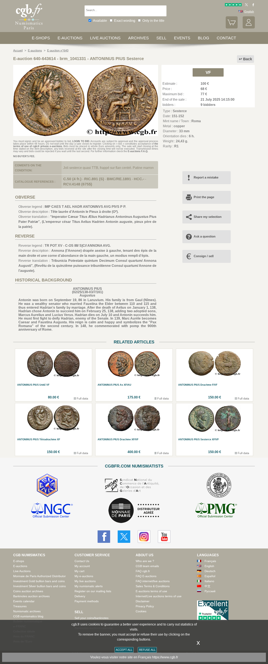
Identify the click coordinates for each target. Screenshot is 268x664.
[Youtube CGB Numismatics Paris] (164, 536)
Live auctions (105, 38)
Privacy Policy (145, 606)
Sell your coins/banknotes (91, 618)
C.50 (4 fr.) (72, 179)
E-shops (41, 38)
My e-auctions (84, 576)
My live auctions (85, 581)
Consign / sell (204, 256)
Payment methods (87, 601)
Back (247, 59)
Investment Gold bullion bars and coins (39, 581)
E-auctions (70, 38)
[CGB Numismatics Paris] (29, 30)
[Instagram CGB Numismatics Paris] (144, 536)
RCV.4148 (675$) (77, 184)
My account (82, 566)
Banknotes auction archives (31, 596)
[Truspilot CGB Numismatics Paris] (233, 5)
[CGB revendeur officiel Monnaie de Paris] (134, 511)
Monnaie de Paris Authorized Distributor (39, 576)
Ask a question (204, 236)
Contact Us (82, 561)
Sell (161, 38)
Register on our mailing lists (93, 591)
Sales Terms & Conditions (153, 586)
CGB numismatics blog (28, 616)
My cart (79, 571)
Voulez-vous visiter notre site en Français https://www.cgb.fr (134, 657)
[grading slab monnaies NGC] (52, 511)
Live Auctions (22, 571)
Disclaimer (142, 601)
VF (208, 72)
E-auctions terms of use (151, 591)
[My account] (249, 27)
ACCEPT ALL (124, 649)
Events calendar (24, 601)
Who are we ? (145, 561)
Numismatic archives (27, 611)
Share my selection (208, 216)
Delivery (80, 596)
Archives (138, 38)
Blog (203, 38)
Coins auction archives (28, 591)
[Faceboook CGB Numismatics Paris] (104, 536)
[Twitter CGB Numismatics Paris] (124, 536)
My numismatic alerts (89, 586)
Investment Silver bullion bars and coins (39, 586)
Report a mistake (206, 177)
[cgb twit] (245, 5)
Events (182, 38)
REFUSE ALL (147, 649)
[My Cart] (232, 27)
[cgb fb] (252, 5)
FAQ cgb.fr (143, 571)
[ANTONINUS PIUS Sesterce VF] (85, 135)
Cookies (141, 611)
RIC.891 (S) (94, 179)
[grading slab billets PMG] (216, 511)
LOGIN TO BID (80, 141)
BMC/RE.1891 (119, 179)
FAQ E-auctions (146, 576)
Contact (226, 38)
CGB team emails (147, 566)
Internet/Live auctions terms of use (159, 596)
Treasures (20, 606)
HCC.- (139, 179)
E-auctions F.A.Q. (138, 151)
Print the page (204, 197)
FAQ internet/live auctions (153, 581)
